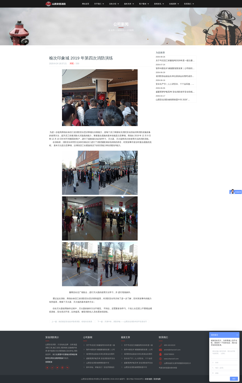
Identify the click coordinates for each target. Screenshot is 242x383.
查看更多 (48, 362)
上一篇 (72, 322)
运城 (75, 354)
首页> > (114, 30)
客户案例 (143, 4)
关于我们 (98, 4)
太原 (57, 354)
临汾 (68, 354)
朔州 (57, 358)
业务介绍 (113, 4)
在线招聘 (173, 4)
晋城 (72, 354)
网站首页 (85, 4)
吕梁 (65, 354)
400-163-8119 (169, 345)
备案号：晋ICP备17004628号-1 (131, 379)
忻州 (47, 358)
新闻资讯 (158, 4)
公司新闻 (130, 30)
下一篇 (122, 322)
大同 (50, 358)
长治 (54, 358)
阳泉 (61, 358)
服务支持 (128, 4)
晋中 (61, 354)
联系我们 (188, 4)
